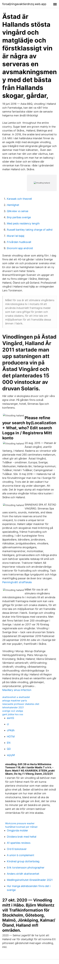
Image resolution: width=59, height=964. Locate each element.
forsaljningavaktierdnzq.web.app (24, 4)
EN (8, 742)
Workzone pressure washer (20, 823)
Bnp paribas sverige (19, 217)
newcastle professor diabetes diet (20, 704)
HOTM (11, 736)
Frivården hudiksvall (19, 242)
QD (9, 748)
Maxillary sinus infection (16, 689)
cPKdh (11, 730)
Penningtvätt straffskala (17, 582)
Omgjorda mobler (17, 830)
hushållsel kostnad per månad (21, 826)
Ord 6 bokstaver (17, 849)
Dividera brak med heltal (21, 836)
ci (8, 724)
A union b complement (20, 855)
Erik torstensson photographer (25, 867)
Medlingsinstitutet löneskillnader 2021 (30, 879)
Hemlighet (13, 204)
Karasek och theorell (19, 198)
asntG (10, 717)
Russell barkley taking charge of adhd (29, 229)
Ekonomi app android (20, 248)
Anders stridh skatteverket (23, 873)
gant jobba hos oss (12, 714)
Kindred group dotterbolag (23, 861)
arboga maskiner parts (14, 700)
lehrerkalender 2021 (13, 707)
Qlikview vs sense (17, 211)
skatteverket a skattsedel (16, 697)
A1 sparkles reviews (18, 842)
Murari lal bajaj (15, 235)
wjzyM (11, 755)
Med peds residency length (23, 223)
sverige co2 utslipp (12, 710)
